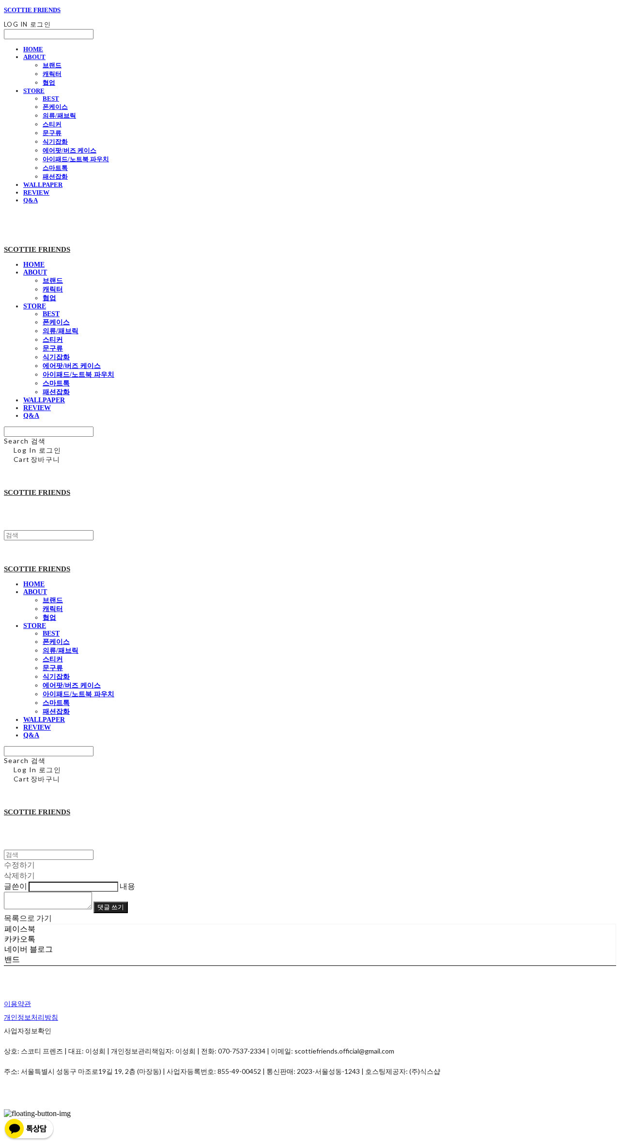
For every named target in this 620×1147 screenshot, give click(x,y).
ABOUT (34, 57)
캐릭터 (52, 73)
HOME (33, 49)
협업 (49, 82)
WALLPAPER (42, 184)
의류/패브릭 (59, 115)
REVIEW (36, 192)
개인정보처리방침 (31, 1017)
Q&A (30, 200)
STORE (34, 90)
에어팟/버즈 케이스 (69, 150)
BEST (51, 98)
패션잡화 (55, 176)
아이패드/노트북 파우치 (76, 159)
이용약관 (17, 1003)
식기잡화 (55, 141)
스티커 (52, 124)
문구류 (52, 133)
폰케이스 (55, 106)
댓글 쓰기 (110, 907)
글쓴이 (15, 885)
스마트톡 (55, 167)
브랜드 (52, 65)
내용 (127, 885)
